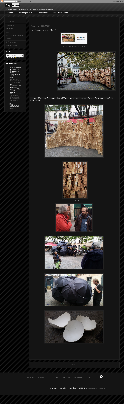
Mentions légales (35, 377)
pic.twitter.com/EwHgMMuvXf (15, 99)
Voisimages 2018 (25, 13)
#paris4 (13, 82)
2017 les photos (11, 42)
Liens (7, 32)
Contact (8, 38)
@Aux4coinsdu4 (15, 97)
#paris (18, 82)
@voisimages (14, 79)
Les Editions (43, 13)
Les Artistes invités (60, 13)
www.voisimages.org (96, 388)
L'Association (10, 25)
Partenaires (9, 28)
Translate (21, 57)
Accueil (10, 13)
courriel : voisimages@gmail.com (73, 377)
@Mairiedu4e (14, 85)
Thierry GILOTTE (39, 26)
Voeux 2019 (10, 22)
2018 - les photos (11, 45)
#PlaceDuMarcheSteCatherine (15, 94)
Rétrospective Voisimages (14, 35)
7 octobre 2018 (15, 107)
